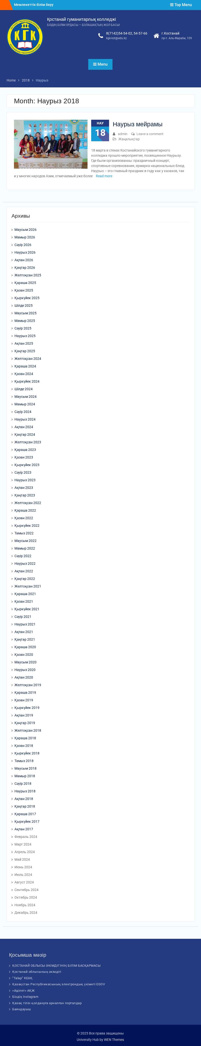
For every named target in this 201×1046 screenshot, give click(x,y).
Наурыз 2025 (25, 336)
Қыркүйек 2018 (26, 753)
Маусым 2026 (25, 230)
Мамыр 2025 (24, 321)
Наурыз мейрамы (138, 124)
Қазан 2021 (23, 601)
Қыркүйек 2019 (26, 708)
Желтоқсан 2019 (27, 685)
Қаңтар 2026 (24, 268)
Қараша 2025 (25, 283)
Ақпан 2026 (23, 260)
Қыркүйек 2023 (26, 465)
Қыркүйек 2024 (26, 381)
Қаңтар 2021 (24, 639)
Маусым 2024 (25, 397)
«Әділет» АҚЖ (23, 990)
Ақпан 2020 (23, 677)
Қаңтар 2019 (24, 723)
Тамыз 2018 (24, 761)
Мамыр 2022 (24, 548)
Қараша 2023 (25, 450)
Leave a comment (150, 134)
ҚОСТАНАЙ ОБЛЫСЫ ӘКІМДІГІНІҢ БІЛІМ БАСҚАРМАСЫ (56, 965)
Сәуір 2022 (22, 556)
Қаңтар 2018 (24, 806)
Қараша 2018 (25, 738)
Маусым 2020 (25, 662)
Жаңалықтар (129, 139)
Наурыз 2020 (25, 670)
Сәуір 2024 (22, 412)
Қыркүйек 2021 (26, 609)
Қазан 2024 (23, 374)
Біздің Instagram (25, 997)
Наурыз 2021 (25, 624)
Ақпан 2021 (23, 632)
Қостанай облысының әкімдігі (36, 972)
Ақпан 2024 (23, 427)
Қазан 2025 (23, 290)
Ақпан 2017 (23, 829)
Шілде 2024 (23, 389)
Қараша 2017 (25, 814)
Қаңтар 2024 (24, 434)
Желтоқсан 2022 (27, 503)
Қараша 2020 (25, 647)
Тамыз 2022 (24, 533)
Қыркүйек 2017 (26, 821)
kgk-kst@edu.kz (116, 38)
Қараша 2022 (25, 510)
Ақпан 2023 (23, 488)
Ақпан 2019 (23, 715)
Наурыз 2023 (25, 480)
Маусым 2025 (25, 313)
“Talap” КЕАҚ (22, 978)
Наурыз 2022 (25, 563)
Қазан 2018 (23, 746)
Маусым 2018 (25, 768)
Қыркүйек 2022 (26, 526)
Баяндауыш (21, 1009)
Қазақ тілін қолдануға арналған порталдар (47, 1003)
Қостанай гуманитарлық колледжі (81, 19)
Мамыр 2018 (24, 776)
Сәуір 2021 (22, 617)
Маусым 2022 (25, 541)
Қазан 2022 (23, 518)
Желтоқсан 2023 (27, 442)
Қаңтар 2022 (24, 579)
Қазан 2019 (23, 700)
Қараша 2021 (25, 594)
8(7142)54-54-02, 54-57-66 (126, 33)
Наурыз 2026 (25, 252)
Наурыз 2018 (25, 791)
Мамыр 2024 (24, 404)
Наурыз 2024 (25, 419)
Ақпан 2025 (23, 343)
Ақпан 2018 (23, 799)
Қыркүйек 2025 (26, 298)
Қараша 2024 (25, 366)
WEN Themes (114, 1040)
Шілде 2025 (23, 305)
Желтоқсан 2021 (27, 586)
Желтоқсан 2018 (27, 730)
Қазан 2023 (23, 457)
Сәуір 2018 (22, 784)
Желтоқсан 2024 (27, 359)
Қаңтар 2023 (24, 495)
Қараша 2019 (25, 692)
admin (122, 134)
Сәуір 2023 (22, 472)
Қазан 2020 (23, 655)
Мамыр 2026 (24, 237)
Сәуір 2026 (22, 245)
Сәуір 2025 (22, 328)
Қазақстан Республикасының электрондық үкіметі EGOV (58, 984)
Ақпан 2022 (23, 571)
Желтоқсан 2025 (27, 275)
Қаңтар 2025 (24, 351)
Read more (104, 176)
